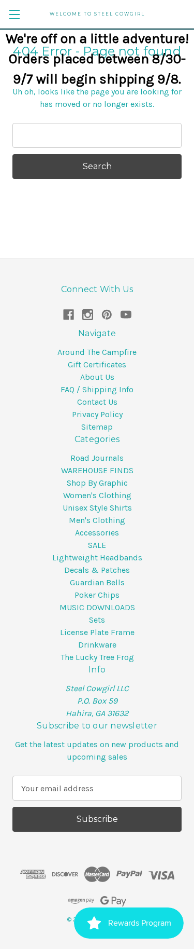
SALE (97, 545)
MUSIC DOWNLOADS (97, 607)
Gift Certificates (97, 364)
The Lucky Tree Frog (97, 657)
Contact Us (97, 402)
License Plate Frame (97, 632)
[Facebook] (68, 314)
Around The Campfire (97, 352)
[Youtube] (126, 314)
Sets (97, 620)
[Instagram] (87, 314)
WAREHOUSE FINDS (97, 470)
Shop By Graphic (97, 483)
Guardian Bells (97, 582)
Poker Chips (97, 595)
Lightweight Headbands (97, 557)
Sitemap (97, 427)
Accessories (97, 533)
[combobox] (97, 135)
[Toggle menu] (14, 14)
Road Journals (97, 458)
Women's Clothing (97, 495)
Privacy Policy (97, 414)
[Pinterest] (106, 314)
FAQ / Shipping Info (97, 389)
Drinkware (97, 645)
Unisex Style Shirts (97, 508)
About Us (97, 377)
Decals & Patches (97, 570)
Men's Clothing (97, 520)
